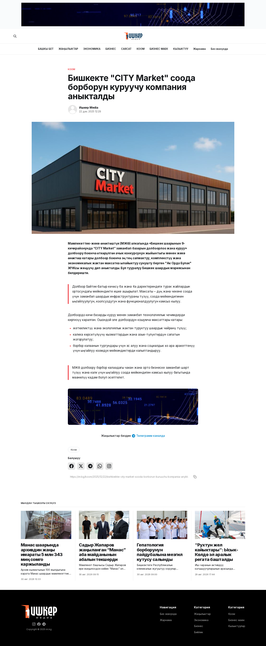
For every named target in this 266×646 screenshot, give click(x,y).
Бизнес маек (236, 620)
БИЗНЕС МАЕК (159, 48)
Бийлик (198, 632)
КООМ (141, 48)
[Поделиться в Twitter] (81, 466)
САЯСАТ (126, 48)
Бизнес (198, 626)
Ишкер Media (88, 107)
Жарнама (199, 48)
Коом (71, 69)
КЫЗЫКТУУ (180, 48)
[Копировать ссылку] (195, 477)
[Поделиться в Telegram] (90, 466)
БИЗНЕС (110, 48)
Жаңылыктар (202, 614)
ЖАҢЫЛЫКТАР (68, 48)
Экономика (201, 620)
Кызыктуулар (236, 626)
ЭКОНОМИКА (91, 48)
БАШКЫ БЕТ (46, 48)
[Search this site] (15, 36)
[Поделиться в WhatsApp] (99, 466)
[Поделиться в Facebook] (71, 466)
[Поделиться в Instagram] (109, 466)
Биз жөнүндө (219, 48)
